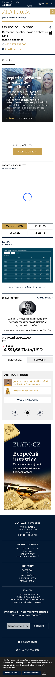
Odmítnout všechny (31, 673)
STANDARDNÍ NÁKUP (27, 594)
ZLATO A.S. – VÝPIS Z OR (27, 548)
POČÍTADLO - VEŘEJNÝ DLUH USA (27, 287)
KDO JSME (27, 551)
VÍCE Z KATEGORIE (27, 400)
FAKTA (27, 532)
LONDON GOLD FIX (27, 535)
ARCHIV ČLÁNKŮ (28, 527)
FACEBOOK (27, 570)
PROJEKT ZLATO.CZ (27, 544)
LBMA (8, 243)
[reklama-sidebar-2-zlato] (27, 467)
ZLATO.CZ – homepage (27, 523)
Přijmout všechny (11, 673)
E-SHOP (27, 590)
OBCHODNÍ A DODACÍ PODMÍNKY (27, 600)
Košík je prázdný (27, 151)
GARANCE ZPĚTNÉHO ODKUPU (27, 602)
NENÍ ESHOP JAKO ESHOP (27, 597)
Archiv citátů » (45, 297)
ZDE (13, 667)
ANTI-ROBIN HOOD (27, 529)
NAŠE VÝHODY (27, 554)
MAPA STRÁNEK (27, 581)
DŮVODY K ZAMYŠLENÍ (27, 556)
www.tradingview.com (10, 168)
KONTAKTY (27, 566)
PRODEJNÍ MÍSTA (27, 578)
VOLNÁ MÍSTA (27, 575)
